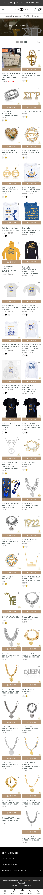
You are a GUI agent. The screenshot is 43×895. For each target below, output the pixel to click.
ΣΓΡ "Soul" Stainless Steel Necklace (31, 505)
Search (14, 886)
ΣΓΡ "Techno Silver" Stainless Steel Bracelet (11, 819)
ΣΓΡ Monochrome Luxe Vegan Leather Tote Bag (11, 76)
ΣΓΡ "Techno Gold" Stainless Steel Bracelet (31, 655)
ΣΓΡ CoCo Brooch (31, 111)
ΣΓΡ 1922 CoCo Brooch (29, 540)
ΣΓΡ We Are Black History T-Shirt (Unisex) (11, 346)
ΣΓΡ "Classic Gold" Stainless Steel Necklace (31, 802)
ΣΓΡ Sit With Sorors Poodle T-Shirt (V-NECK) (31, 425)
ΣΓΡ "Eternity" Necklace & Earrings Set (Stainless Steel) (11, 465)
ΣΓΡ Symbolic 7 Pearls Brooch (30, 151)
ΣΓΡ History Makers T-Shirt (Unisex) (10, 307)
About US (27, 886)
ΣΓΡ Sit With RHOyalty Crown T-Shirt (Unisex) (31, 189)
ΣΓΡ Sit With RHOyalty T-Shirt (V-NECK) (11, 425)
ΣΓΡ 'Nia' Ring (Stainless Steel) (31, 74)
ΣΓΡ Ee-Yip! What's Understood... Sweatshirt (30, 388)
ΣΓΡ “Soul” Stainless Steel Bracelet (10, 541)
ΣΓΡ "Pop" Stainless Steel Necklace (10, 655)
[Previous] (2, 16)
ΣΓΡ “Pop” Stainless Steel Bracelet (31, 618)
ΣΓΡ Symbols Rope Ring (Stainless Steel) (11, 113)
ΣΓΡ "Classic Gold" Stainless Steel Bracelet (10, 802)
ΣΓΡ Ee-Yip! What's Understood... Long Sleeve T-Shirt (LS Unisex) (31, 269)
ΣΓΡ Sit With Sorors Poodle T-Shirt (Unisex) (10, 229)
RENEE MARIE (28, 880)
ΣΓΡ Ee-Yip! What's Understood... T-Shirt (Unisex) (31, 230)
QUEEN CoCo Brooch (28, 690)
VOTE (26, 16)
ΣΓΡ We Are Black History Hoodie (11, 387)
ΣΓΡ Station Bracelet (28, 463)
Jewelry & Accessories (13, 16)
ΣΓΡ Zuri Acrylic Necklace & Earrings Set (10, 505)
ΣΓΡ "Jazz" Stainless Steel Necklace (10, 728)
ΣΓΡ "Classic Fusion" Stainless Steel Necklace (31, 765)
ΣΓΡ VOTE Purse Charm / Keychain (11, 617)
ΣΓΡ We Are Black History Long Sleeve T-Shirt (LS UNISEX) (31, 347)
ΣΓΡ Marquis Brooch (8, 578)
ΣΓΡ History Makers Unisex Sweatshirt (30, 307)
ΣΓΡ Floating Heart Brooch (9, 151)
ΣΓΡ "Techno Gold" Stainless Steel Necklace (10, 691)
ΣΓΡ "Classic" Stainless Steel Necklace (10, 764)
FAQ (20, 886)
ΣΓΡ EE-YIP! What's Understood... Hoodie (9, 269)
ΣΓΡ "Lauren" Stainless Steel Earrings (10, 189)
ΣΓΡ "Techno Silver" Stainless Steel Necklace (31, 838)
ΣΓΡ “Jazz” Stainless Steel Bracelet (31, 728)
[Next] (41, 16)
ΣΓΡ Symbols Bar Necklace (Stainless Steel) (31, 578)
